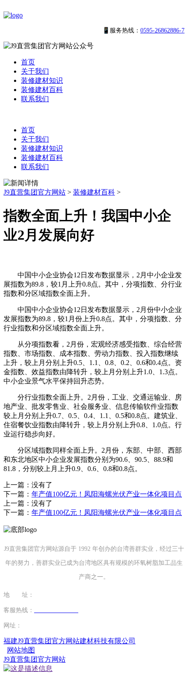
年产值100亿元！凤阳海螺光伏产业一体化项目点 (106, 494)
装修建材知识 (42, 80)
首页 (28, 62)
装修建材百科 (42, 89)
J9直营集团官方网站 (34, 192)
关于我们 (35, 71)
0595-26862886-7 (162, 30)
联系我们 (35, 99)
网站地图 (21, 650)
